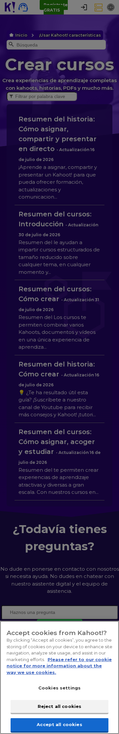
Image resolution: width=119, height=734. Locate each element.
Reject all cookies (59, 706)
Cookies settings (59, 687)
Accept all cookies (59, 724)
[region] (59, 677)
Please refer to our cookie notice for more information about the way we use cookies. (59, 666)
